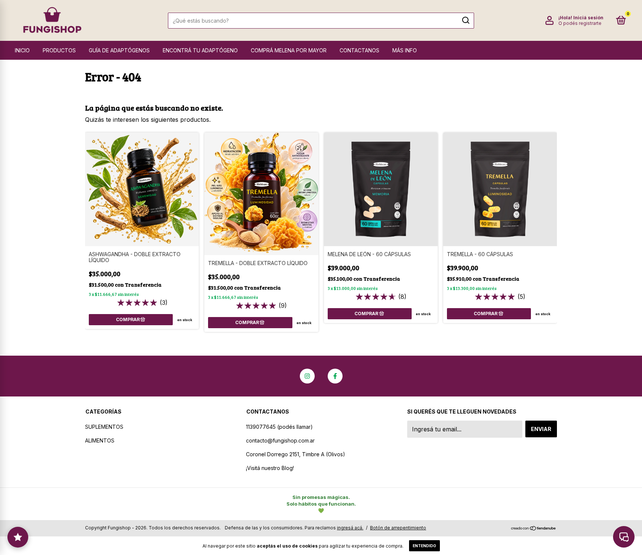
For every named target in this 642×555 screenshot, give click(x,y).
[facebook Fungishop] (335, 376)
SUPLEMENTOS (104, 427)
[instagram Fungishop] (307, 376)
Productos (59, 50)
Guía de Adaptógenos (119, 50)
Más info (404, 50)
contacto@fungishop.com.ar (280, 440)
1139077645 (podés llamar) (279, 427)
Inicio (22, 50)
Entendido (424, 545)
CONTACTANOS (359, 50)
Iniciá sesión (588, 17)
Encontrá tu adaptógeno (200, 50)
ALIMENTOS (99, 440)
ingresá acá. (350, 527)
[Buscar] (465, 20)
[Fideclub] (17, 537)
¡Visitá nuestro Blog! (270, 468)
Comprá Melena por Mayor (289, 50)
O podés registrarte (580, 23)
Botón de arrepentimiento (398, 527)
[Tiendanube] (533, 528)
